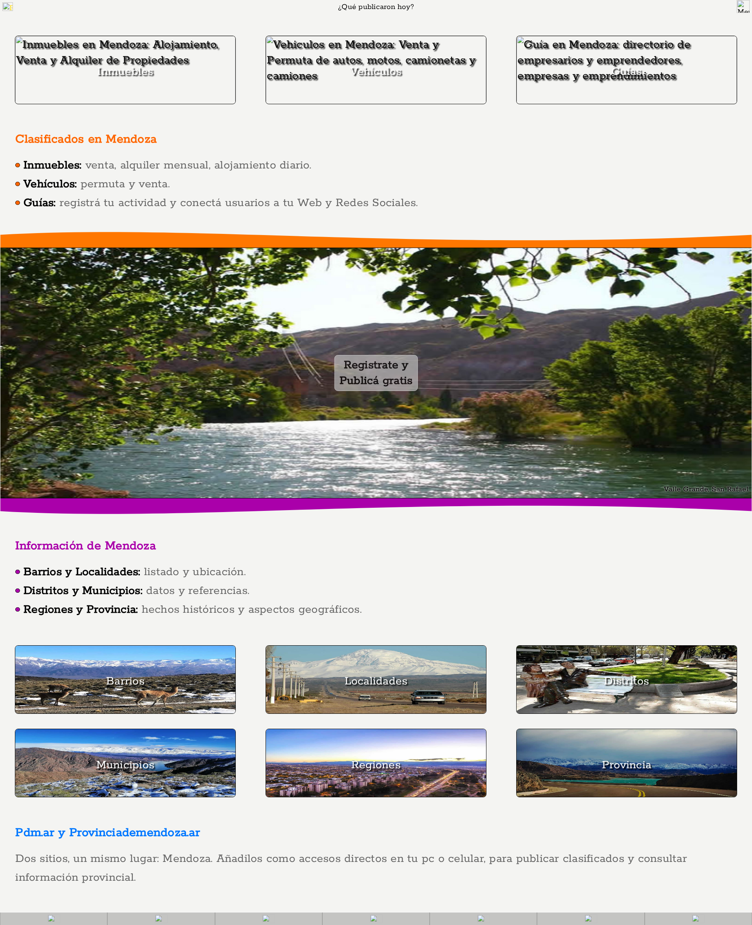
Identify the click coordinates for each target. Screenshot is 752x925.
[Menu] (743, 6)
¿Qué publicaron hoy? (376, 7)
